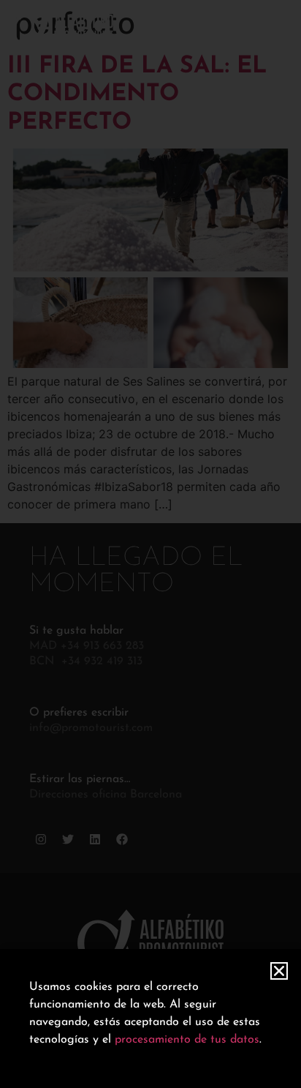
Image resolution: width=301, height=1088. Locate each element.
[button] (279, 971)
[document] (150, 544)
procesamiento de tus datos (187, 1040)
